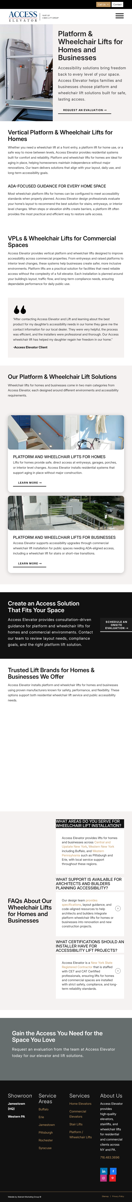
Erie (41, 1117)
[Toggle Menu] (120, 16)
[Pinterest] (112, 1178)
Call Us (102, 4)
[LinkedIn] (103, 1171)
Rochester (46, 1140)
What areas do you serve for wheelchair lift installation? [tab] (88, 823)
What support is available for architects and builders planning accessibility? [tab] (89, 883)
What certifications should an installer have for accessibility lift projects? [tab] (90, 946)
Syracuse (45, 1148)
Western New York (101, 846)
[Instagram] (103, 1178)
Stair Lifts (75, 1124)
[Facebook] (113, 1171)
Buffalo (43, 1109)
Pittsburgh (46, 1132)
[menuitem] (103, 4)
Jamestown (47, 1125)
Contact (117, 4)
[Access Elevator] (33, 17)
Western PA (16, 1116)
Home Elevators (80, 1103)
